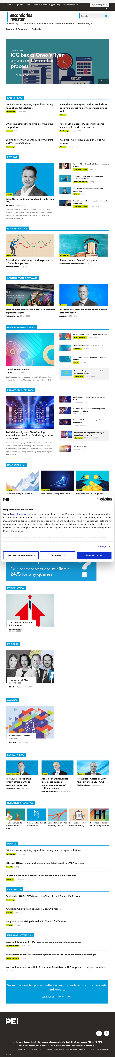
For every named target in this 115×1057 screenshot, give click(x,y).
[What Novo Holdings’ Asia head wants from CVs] (31, 179)
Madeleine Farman (12, 267)
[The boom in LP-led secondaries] (57, 666)
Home (19, 1049)
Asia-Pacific (10, 879)
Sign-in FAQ (20, 5)
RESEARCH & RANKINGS (20, 803)
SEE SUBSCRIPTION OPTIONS (57, 997)
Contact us (9, 5)
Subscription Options (70, 5)
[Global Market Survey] (31, 349)
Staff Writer (10, 373)
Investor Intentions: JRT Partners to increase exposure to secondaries (43, 942)
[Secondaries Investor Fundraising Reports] (99, 815)
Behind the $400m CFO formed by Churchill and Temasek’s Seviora (43, 896)
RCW (53, 1045)
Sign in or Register (98, 5)
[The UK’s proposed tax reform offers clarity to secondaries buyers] (22, 767)
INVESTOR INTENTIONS (20, 935)
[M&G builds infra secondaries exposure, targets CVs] (65, 190)
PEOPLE (11, 843)
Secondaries (79, 376)
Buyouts (27, 1042)
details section (99, 537)
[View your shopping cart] (106, 9)
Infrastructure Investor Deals (59, 1042)
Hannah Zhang (64, 263)
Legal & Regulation (80, 337)
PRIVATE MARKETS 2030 (20, 390)
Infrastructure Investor (39, 1042)
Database (28, 23)
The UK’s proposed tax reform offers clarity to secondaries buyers (18, 781)
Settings (102, 546)
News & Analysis (63, 23)
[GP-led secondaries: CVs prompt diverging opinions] (65, 359)
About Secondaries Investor (37, 5)
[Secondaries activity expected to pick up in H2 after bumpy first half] (31, 245)
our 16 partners (19, 514)
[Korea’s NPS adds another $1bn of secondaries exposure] (65, 166)
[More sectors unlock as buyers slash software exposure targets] (31, 295)
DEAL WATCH (14, 889)
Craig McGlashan (12, 439)
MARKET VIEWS (15, 754)
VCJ (94, 1045)
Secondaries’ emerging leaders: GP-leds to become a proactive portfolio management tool (83, 108)
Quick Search (44, 23)
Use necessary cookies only (21, 555)
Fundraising (64, 131)
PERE (100, 1042)
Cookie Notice (71, 1049)
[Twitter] (106, 1033)
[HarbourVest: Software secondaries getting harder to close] (84, 295)
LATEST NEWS (14, 97)
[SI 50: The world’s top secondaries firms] (15, 815)
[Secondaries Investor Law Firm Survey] (78, 815)
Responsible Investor (84, 1045)
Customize (56, 555)
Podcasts (36, 29)
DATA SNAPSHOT (16, 465)
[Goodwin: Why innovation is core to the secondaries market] (66, 373)
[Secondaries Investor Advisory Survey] (57, 815)
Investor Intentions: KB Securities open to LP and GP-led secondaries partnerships (51, 954)
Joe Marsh (9, 205)
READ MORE (22, 75)
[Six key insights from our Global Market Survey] (65, 336)
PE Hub (91, 1042)
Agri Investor (18, 1042)
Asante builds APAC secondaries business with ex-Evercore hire (41, 875)
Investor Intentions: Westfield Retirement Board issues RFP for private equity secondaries (55, 967)
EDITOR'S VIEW (15, 588)
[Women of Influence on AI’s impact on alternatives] (65, 422)
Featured (9, 305)
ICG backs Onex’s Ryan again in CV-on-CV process (38, 60)
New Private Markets (79, 1042)
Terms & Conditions (86, 1049)
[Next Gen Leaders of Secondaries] (36, 815)
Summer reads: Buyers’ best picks (78, 260)
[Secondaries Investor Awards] (57, 722)
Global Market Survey (18, 369)
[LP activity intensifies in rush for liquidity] (65, 348)
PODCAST (12, 644)
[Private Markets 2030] (65, 448)
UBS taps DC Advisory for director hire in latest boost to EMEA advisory (45, 863)
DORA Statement (102, 1049)
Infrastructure (10, 111)
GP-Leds (63, 115)
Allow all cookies (94, 555)
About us (27, 1049)
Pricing (8, 255)
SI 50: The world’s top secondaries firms (14, 826)
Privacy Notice (59, 1049)
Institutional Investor (80, 169)
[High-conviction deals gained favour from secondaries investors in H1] (92, 481)
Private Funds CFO (43, 1045)
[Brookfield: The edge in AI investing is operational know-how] (66, 434)
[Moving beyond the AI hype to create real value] (65, 399)
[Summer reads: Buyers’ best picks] (84, 245)
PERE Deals (70, 1045)
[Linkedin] (99, 1033)
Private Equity (64, 255)
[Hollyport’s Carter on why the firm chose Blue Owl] (93, 767)
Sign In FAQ (47, 1049)
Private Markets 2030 (81, 446)
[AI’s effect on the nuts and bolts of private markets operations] (65, 410)
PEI (96, 1042)
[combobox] (94, 15)
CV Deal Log (12, 23)
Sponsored (78, 438)
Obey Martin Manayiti (49, 791)
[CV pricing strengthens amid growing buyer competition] (22, 481)
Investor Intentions (12, 946)
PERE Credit (60, 1045)
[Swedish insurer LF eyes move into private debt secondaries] (65, 203)
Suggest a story (54, 5)
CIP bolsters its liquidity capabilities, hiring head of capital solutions (43, 850)
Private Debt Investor (27, 1045)
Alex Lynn (62, 316)
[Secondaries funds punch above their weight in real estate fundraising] (57, 481)
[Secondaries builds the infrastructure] (57, 610)
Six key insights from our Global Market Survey (91, 334)
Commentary (83, 23)
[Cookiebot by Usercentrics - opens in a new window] (99, 499)
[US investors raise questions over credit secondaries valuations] (65, 178)
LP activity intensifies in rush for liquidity (88, 346)
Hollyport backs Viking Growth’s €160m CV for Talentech (37, 921)
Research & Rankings (16, 29)
